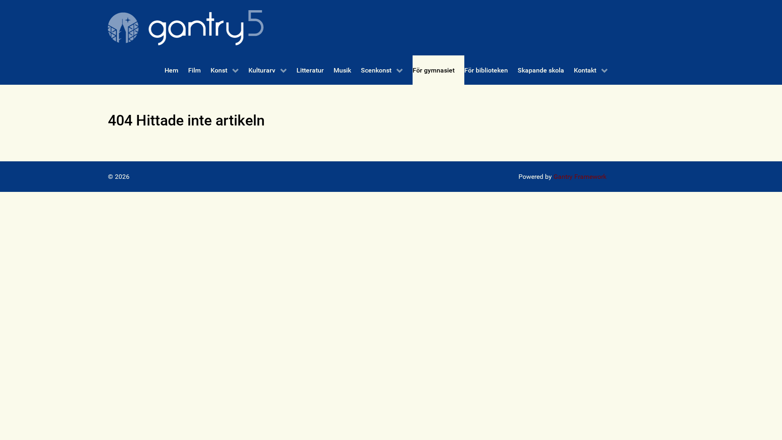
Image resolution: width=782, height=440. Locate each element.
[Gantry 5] (186, 27)
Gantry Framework (580, 176)
